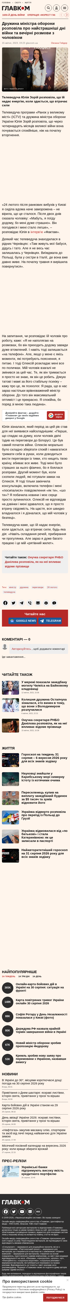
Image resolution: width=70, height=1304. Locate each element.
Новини (10, 1074)
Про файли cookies (11, 1297)
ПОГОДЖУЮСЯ (55, 1297)
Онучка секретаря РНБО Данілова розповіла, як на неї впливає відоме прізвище (34, 562)
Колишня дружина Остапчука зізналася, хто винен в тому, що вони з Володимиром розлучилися (44, 704)
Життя (8, 748)
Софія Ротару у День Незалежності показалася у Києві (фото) (41, 1016)
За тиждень (8, 976)
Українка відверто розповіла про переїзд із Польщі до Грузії (43, 815)
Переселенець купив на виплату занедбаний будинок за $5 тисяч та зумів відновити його (44, 797)
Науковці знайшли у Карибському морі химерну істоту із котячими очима (42, 777)
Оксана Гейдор (59, 43)
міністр (12, 587)
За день (37, 976)
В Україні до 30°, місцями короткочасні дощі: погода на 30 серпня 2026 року (32, 1082)
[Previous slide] (61, 15)
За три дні (23, 976)
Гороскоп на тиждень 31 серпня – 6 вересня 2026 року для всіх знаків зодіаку (44, 758)
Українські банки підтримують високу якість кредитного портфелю (42, 1170)
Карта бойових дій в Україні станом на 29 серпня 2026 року (30, 1107)
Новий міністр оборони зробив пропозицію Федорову (38, 1044)
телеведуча (9, 592)
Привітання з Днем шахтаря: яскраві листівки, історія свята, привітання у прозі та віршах (33, 1094)
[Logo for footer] (16, 1203)
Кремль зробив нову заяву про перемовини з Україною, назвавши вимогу (41, 1059)
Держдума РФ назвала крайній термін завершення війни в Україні (41, 1030)
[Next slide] (67, 15)
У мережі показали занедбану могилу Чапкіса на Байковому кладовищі (44, 685)
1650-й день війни (13, 15)
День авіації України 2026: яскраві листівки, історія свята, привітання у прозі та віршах (31, 1119)
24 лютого (52, 587)
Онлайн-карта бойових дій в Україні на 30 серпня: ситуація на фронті (40, 987)
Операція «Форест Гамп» (43, 15)
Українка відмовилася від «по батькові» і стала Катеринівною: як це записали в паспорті (44, 836)
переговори (37, 587)
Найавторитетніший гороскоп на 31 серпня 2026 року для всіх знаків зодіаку (44, 853)
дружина (24, 587)
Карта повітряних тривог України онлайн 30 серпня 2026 (40, 1001)
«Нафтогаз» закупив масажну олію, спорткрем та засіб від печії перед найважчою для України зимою (34, 1133)
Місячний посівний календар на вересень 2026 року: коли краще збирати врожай (34, 1147)
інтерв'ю (37, 232)
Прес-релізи (14, 1161)
